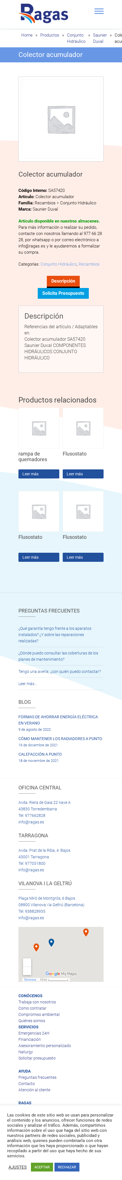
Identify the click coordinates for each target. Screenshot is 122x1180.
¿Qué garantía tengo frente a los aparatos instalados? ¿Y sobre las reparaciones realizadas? (54, 634)
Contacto (26, 1083)
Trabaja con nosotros (37, 1002)
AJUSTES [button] (18, 1167)
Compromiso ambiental (39, 1014)
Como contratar (32, 1008)
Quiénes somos (31, 1020)
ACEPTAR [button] (42, 1167)
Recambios (89, 264)
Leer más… (27, 683)
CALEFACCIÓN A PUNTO (40, 754)
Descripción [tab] (63, 281)
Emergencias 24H (33, 1033)
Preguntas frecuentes (37, 1077)
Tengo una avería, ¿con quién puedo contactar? (59, 671)
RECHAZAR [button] (67, 1167)
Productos (49, 35)
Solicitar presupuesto (37, 1058)
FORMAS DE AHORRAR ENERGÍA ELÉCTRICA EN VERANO (58, 720)
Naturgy (25, 1052)
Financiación (29, 1039)
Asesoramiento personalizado (44, 1045)
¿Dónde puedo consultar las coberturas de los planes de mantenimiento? (58, 656)
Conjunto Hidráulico (59, 264)
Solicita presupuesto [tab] (63, 293)
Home (27, 35)
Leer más (30, 474)
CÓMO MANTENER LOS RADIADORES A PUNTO (60, 738)
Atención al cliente (34, 1090)
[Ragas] (44, 14)
